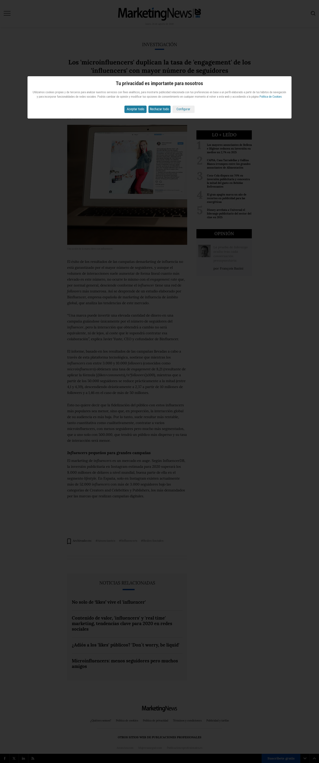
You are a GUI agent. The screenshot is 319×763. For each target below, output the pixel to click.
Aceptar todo (135, 109)
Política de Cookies (270, 96)
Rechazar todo (159, 109)
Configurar (183, 109)
